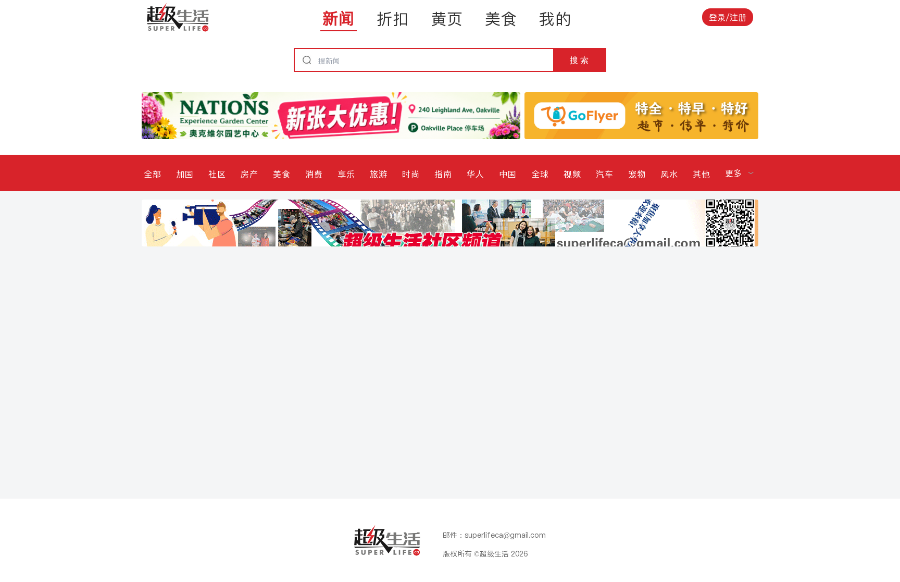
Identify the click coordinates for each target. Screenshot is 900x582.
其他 (701, 174)
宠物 (637, 174)
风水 (669, 174)
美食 (501, 19)
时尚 (411, 174)
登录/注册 (727, 17)
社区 (217, 174)
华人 (475, 174)
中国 (508, 174)
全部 (152, 174)
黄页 (447, 19)
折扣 (393, 19)
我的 (555, 19)
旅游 (379, 174)
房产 (249, 174)
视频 (572, 174)
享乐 (346, 174)
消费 (314, 174)
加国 (185, 174)
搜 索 (579, 60)
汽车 (605, 174)
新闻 (338, 18)
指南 (443, 174)
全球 (540, 174)
